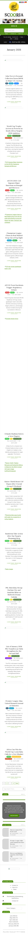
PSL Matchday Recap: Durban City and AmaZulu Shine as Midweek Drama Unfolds (14, 592)
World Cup (8, 138)
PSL (11, 438)
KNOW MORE (14, 815)
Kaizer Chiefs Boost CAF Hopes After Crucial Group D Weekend (14, 483)
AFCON (7, 190)
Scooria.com (12, 931)
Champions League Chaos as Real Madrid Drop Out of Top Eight (14, 235)
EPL (7, 83)
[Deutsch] (26, 2)
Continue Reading (14, 101)
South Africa (16, 135)
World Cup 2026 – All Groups (19, 42)
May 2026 (12, 918)
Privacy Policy (6, 931)
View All (23, 794)
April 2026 (12, 920)
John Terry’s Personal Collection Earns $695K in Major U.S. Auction (14, 78)
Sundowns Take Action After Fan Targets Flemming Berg (14, 536)
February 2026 (12, 924)
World (16, 83)
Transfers (8, 658)
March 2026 (12, 922)
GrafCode (23, 931)
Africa (9, 135)
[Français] (24, 2)
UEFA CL (15, 240)
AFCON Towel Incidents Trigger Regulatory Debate (14, 287)
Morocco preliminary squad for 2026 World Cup (16, 854)
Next (17, 783)
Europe (11, 83)
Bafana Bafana (16, 756)
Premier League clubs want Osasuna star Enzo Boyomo (17, 842)
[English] (22, 2)
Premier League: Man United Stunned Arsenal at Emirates (14, 703)
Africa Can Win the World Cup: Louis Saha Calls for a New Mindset (14, 751)
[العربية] (20, 2)
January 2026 (12, 926)
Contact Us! (15, 901)
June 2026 (13, 916)
